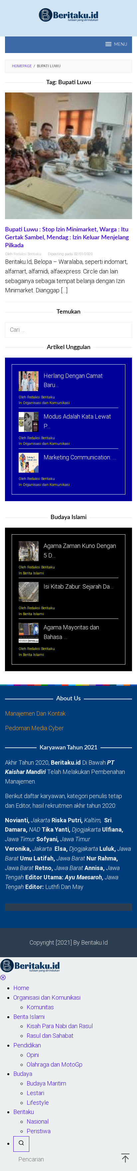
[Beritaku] (68, 14)
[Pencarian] (21, 1144)
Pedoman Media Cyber (34, 728)
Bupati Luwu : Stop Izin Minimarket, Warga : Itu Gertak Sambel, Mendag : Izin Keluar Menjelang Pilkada (67, 238)
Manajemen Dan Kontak (35, 713)
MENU (120, 44)
